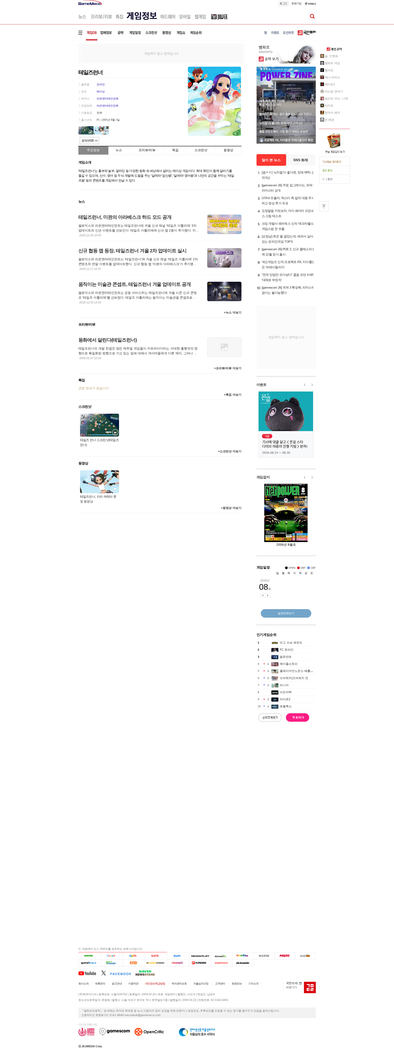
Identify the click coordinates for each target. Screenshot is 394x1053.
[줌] (178, 955)
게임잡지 (263, 477)
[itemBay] (243, 955)
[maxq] (285, 955)
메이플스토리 (289, 664)
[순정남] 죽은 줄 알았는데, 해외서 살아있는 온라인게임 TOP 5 (287, 238)
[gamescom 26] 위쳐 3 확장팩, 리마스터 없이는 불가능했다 (288, 290)
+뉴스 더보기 (232, 312)
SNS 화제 (300, 160)
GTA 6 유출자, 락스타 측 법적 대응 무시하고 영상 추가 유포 (288, 200)
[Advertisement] (59, 70)
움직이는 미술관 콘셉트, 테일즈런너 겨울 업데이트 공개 (134, 284)
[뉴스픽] (178, 962)
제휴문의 (100, 983)
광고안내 (117, 983)
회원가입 (296, 3)
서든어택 (286, 692)
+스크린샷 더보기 (229, 451)
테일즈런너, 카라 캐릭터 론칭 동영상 (98, 499)
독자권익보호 (179, 983)
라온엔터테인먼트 (108, 98)
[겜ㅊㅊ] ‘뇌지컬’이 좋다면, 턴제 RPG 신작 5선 (288, 175)
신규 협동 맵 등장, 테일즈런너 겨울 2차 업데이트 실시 (132, 250)
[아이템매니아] (112, 962)
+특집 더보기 (232, 394)
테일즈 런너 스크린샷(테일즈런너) (99, 442)
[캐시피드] (221, 962)
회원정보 (237, 983)
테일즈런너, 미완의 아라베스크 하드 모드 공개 (125, 217)
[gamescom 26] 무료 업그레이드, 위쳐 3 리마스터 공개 (288, 187)
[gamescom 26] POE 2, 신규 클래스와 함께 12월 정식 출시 (289, 251)
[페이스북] (122, 973)
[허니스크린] (156, 962)
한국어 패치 (332, 112)
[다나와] (221, 955)
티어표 (329, 105)
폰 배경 (329, 119)
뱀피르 (329, 70)
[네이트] (156, 955)
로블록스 (286, 706)
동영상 (228, 150)
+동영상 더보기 (231, 508)
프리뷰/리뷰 (147, 150)
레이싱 (101, 91)
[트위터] (105, 973)
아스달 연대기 (334, 91)
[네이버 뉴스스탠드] (147, 973)
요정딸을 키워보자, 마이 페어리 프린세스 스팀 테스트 (288, 213)
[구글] (112, 955)
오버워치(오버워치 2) (294, 678)
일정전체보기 (286, 613)
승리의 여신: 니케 (336, 98)
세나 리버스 (332, 77)
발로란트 (286, 656)
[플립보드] (199, 962)
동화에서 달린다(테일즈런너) (107, 339)
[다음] (134, 955)
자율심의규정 (200, 983)
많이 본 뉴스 (271, 160)
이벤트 (262, 385)
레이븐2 (330, 84)
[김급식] (134, 962)
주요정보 (93, 150)
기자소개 (253, 983)
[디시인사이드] (243, 962)
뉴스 (119, 150)
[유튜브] (89, 973)
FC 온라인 (286, 649)
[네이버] (89, 955)
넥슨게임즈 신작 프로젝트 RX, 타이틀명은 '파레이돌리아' (288, 264)
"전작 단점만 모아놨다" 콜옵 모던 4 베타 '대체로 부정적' (288, 277)
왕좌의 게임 (332, 63)
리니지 (284, 685)
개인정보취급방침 (155, 983)
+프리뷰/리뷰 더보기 (227, 368)
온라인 (101, 84)
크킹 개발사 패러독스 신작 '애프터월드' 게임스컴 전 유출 (288, 226)
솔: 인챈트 (331, 56)
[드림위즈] (305, 955)
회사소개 (83, 983)
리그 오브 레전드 (291, 642)
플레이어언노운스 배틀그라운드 (301, 671)
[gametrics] (89, 962)
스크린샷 (200, 150)
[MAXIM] (264, 955)
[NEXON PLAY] (199, 955)
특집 (175, 150)
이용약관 (133, 983)
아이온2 (285, 699)
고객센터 (220, 983)
